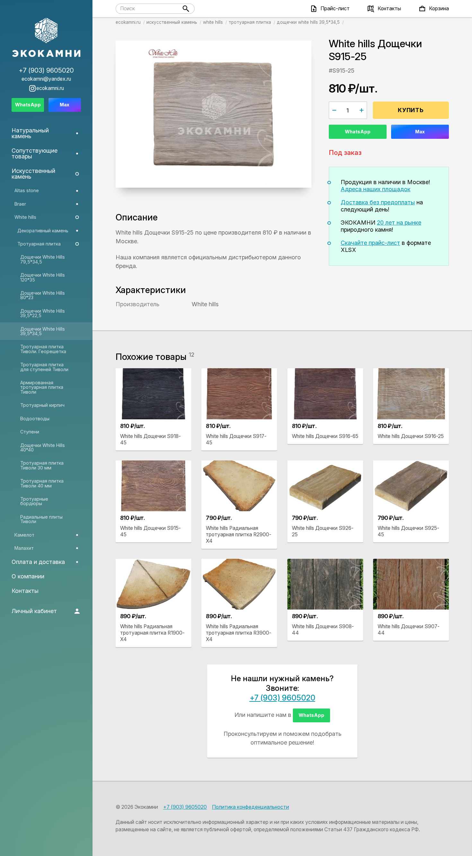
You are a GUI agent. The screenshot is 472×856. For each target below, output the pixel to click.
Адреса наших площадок (375, 189)
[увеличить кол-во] (361, 110)
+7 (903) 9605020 (282, 697)
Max (420, 131)
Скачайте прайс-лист (370, 242)
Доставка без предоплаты (378, 202)
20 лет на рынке (399, 222)
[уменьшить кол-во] (334, 110)
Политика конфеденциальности (250, 807)
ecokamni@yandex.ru (46, 79)
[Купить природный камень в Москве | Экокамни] (46, 37)
